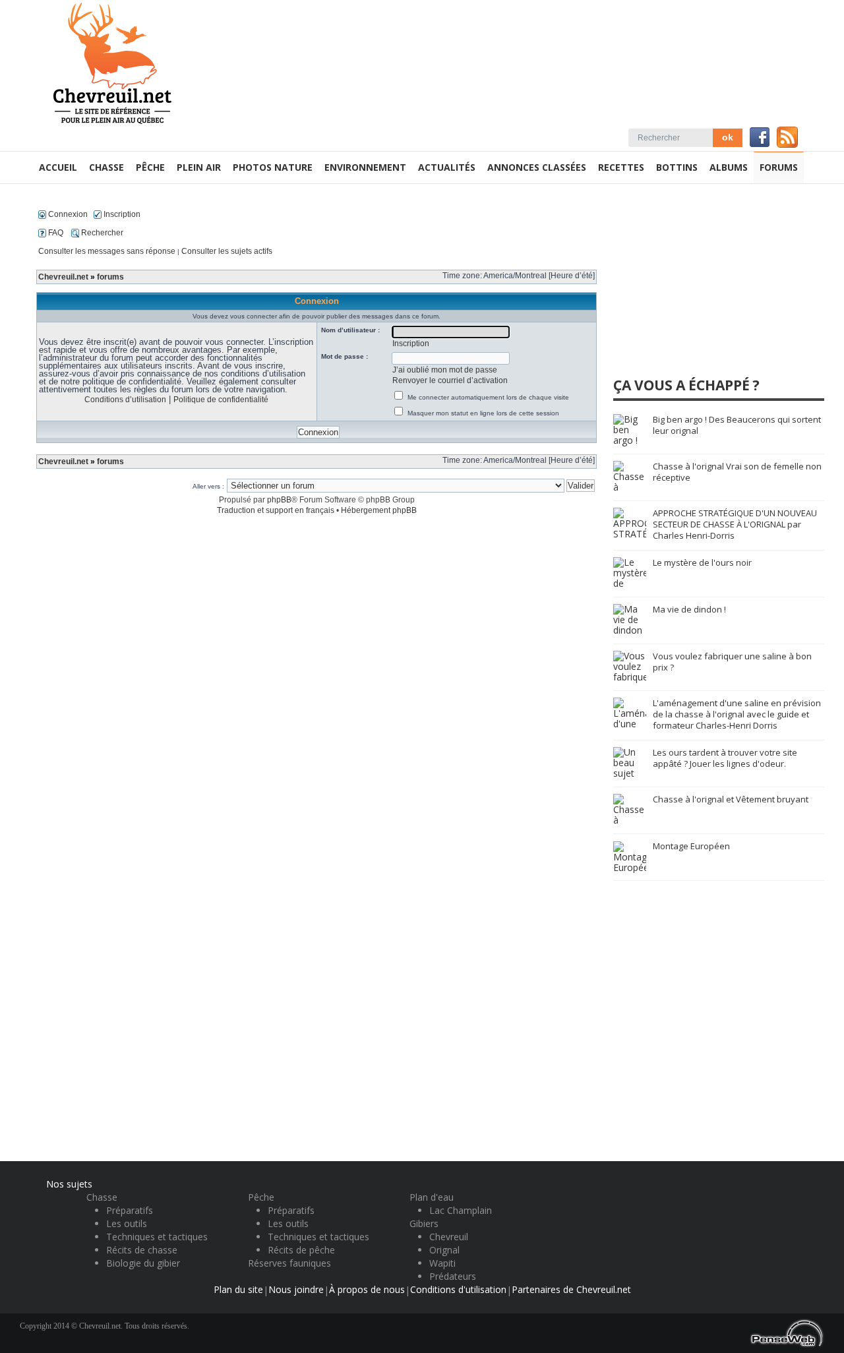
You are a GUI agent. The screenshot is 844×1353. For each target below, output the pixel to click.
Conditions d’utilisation (125, 399)
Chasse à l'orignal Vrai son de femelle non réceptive (737, 471)
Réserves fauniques (289, 1263)
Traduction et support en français (275, 510)
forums (110, 277)
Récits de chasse (141, 1250)
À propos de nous (367, 1289)
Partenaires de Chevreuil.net (571, 1289)
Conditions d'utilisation (458, 1289)
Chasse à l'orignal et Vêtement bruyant (730, 799)
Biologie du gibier (143, 1263)
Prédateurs (452, 1276)
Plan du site (238, 1289)
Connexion (67, 214)
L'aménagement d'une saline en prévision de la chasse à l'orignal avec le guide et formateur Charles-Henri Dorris (737, 714)
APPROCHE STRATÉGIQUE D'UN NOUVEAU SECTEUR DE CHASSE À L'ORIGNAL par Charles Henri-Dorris (735, 524)
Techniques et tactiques (157, 1236)
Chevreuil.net (63, 277)
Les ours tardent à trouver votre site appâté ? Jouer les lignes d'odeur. (725, 757)
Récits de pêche (301, 1250)
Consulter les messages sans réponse (106, 251)
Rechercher (101, 232)
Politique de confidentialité (220, 399)
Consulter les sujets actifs (226, 251)
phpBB (279, 499)
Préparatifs (129, 1210)
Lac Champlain (460, 1210)
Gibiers (423, 1223)
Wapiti (442, 1263)
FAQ (54, 232)
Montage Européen (691, 846)
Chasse (101, 1197)
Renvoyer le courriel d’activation (450, 380)
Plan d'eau (431, 1197)
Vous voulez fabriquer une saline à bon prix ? (732, 661)
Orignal (444, 1250)
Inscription (121, 214)
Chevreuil (448, 1236)
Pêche (261, 1197)
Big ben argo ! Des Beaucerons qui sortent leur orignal (737, 424)
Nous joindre (296, 1289)
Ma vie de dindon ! (689, 609)
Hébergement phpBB (379, 510)
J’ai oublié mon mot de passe (444, 370)
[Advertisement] (712, 286)
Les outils (126, 1223)
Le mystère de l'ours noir (702, 562)
